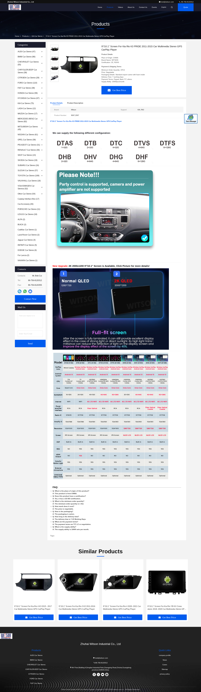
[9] (79, 64)
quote (185, 7)
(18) (29, 181)
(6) (27, 250)
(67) (28, 98)
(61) (28, 135)
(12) (27, 108)
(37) (28, 170)
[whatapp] (25, 291)
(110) (27, 83)
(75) (26, 103)
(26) (25, 204)
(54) (26, 194)
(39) (27, 71)
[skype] (19, 291)
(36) (29, 150)
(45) (28, 128)
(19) (27, 160)
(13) (27, 155)
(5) (27, 245)
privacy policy (165, 674)
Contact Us (143, 7)
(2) (21, 219)
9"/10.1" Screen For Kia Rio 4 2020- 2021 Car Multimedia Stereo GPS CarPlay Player (122, 607)
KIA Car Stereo (37, 36)
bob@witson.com (167, 2)
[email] (30, 291)
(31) (29, 145)
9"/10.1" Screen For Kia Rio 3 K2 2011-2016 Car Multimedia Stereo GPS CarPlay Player (77, 607)
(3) (26, 240)
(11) (29, 209)
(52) (26, 187)
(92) (28, 120)
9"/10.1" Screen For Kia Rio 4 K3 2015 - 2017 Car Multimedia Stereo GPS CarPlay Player (33, 607)
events (154, 7)
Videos (120, 7)
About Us (131, 7)
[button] (17, 587)
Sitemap (165, 669)
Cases (164, 665)
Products (110, 7)
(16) (28, 165)
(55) (28, 63)
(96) (26, 57)
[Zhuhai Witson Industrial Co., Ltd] (14, 7)
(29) (28, 78)
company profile (165, 655)
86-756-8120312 (187, 2)
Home (100, 7)
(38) (26, 88)
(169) (28, 176)
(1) (27, 230)
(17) (27, 114)
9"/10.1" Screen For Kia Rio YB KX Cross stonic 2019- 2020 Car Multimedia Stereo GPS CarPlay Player (166, 608)
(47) (26, 52)
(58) (28, 93)
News (165, 660)
